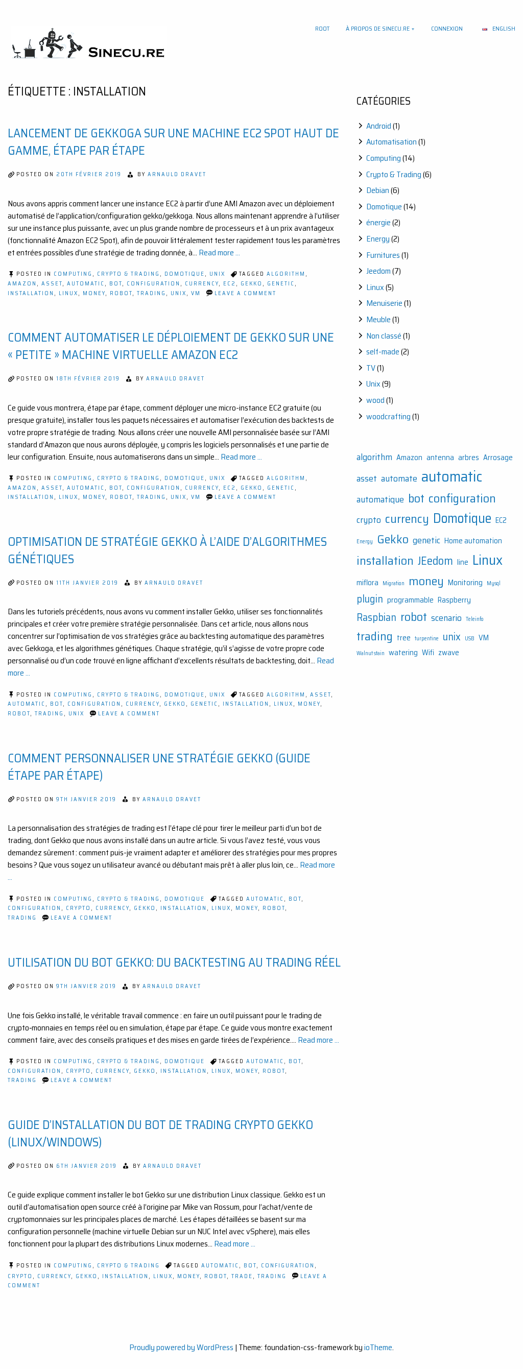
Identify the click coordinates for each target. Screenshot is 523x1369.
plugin (369, 599)
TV (370, 368)
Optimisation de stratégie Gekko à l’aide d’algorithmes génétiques (167, 550)
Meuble (378, 319)
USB (469, 638)
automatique (380, 499)
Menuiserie (384, 303)
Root (322, 28)
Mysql (494, 583)
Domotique (184, 274)
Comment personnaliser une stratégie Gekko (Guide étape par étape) (159, 767)
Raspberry (454, 600)
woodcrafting (388, 416)
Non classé (383, 335)
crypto (78, 908)
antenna (440, 458)
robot (121, 293)
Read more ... (219, 252)
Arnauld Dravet (177, 174)
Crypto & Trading (128, 274)
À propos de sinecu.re (378, 28)
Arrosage (498, 458)
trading (151, 293)
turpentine (427, 638)
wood (375, 400)
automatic (86, 283)
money (94, 293)
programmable (410, 600)
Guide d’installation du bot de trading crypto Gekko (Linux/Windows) (160, 1133)
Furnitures (383, 255)
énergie (378, 222)
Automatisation (391, 141)
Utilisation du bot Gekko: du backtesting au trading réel (174, 962)
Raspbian (376, 617)
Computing (73, 274)
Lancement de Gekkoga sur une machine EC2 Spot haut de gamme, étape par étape (173, 142)
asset (51, 283)
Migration (394, 583)
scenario (446, 618)
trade (242, 1276)
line (462, 562)
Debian (377, 190)
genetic (281, 283)
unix (178, 293)
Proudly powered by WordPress (181, 1347)
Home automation (473, 541)
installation (31, 293)
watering (403, 653)
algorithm (286, 274)
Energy (378, 238)
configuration (153, 283)
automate (399, 478)
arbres (468, 458)
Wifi (428, 653)
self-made (382, 351)
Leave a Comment (245, 293)
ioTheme (378, 1347)
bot (115, 283)
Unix (217, 274)
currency (202, 283)
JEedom (435, 561)
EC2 (229, 283)
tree (404, 638)
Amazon (22, 283)
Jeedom (378, 271)
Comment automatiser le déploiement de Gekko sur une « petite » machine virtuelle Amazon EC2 (171, 346)
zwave (448, 653)
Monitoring (465, 583)
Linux (68, 293)
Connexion (447, 28)
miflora (367, 583)
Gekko (252, 283)
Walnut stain (370, 653)
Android (378, 125)
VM (196, 293)
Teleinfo (475, 619)
